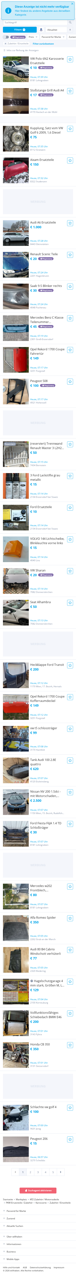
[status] (38, 10)
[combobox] (35, 22)
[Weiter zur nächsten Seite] (60, 1172)
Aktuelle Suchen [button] (15, 1226)
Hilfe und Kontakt (11, 1267)
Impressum (59, 1267)
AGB (25, 1267)
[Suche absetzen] (70, 22)
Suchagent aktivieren (40, 1190)
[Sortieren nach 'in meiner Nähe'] (41, 30)
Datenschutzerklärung (40, 1267)
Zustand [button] (11, 1218)
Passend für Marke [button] (16, 1211)
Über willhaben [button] (14, 1236)
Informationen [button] (14, 1244)
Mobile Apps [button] (13, 1259)
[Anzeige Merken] (70, 59)
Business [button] (11, 1251)
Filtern (19, 29)
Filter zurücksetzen (43, 43)
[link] (15, 1172)
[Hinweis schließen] (72, 3)
